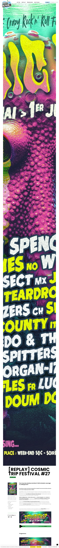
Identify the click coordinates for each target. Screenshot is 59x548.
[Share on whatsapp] (15, 515)
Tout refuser (39, 546)
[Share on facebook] (8, 515)
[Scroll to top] (57, 544)
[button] (47, 2)
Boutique (37, 2)
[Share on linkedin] (13, 515)
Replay (24, 2)
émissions (30, 2)
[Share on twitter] (9, 515)
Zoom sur (13, 477)
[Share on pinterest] (12, 515)
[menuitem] (18, 2)
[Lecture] (19, 526)
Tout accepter (32, 546)
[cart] (56, 2)
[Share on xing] (9, 516)
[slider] (46, 526)
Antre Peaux (37, 501)
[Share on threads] (10, 515)
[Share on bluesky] (8, 516)
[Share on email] (11, 516)
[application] (35, 526)
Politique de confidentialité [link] (52, 546)
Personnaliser (44, 546)
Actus (18, 2)
